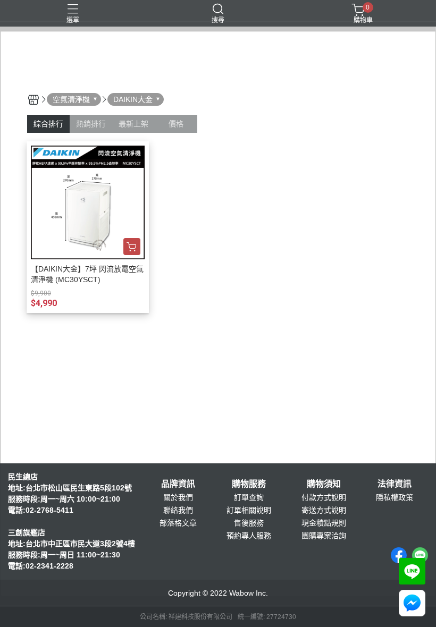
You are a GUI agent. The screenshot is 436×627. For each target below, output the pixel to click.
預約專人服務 (249, 535)
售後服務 (249, 523)
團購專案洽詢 (323, 535)
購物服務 (249, 484)
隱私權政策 (394, 497)
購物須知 (324, 484)
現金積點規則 (323, 523)
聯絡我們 (178, 510)
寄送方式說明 (323, 510)
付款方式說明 (323, 497)
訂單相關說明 (249, 510)
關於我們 (178, 497)
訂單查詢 (249, 497)
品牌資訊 (178, 484)
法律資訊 (395, 484)
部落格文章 (178, 523)
